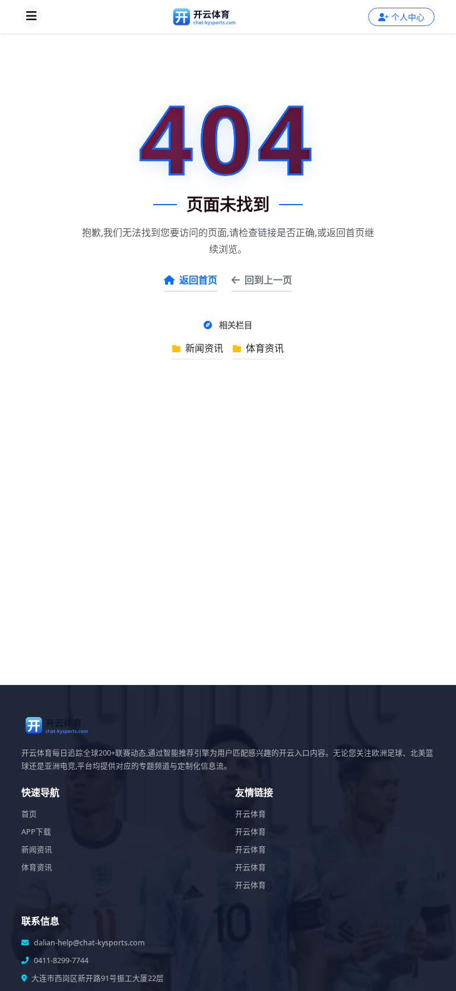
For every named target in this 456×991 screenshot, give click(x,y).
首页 (29, 814)
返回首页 (198, 279)
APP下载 (36, 832)
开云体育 (250, 814)
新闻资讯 (203, 348)
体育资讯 (263, 348)
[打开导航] (31, 16)
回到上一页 (268, 279)
